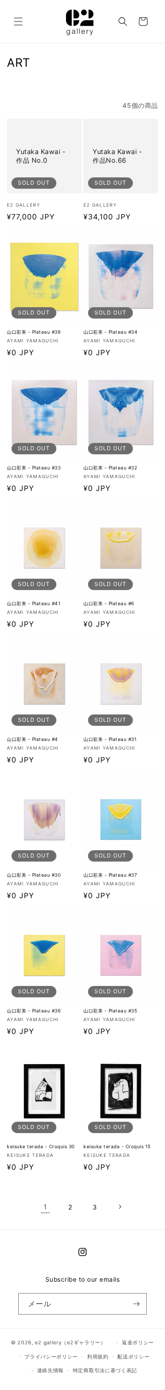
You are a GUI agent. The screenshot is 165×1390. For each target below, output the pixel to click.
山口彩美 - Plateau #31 (110, 739)
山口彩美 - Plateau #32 (110, 467)
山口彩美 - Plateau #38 (33, 332)
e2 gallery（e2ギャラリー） (70, 1342)
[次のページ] (120, 1207)
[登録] (136, 1304)
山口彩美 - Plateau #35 (110, 1010)
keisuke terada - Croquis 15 (117, 1146)
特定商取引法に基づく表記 (105, 1370)
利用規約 (98, 1356)
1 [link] (45, 1207)
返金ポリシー (138, 1342)
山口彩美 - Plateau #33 (33, 467)
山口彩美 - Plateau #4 (32, 739)
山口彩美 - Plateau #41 (33, 603)
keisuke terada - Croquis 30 (41, 1146)
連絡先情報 (50, 1370)
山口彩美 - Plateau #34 (110, 332)
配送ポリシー (133, 1356)
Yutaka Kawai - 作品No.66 (117, 156)
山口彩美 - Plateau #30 (33, 875)
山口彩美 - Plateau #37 (110, 875)
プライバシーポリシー (51, 1356)
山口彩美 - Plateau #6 (108, 603)
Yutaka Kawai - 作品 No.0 (41, 156)
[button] (18, 21)
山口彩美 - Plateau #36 (33, 1010)
